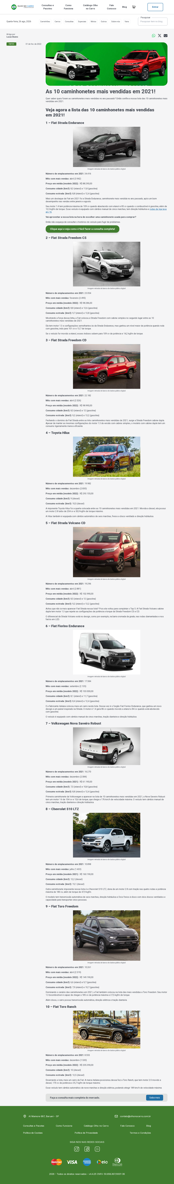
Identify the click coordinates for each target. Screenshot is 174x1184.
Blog (124, 7)
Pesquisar (145, 17)
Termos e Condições (140, 1132)
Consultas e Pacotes (48, 7)
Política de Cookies (33, 1132)
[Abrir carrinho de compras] (134, 7)
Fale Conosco (111, 7)
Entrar (155, 7)
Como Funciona (68, 7)
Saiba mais (154, 1097)
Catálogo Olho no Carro (90, 7)
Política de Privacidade (86, 1132)
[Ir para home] (22, 7)
